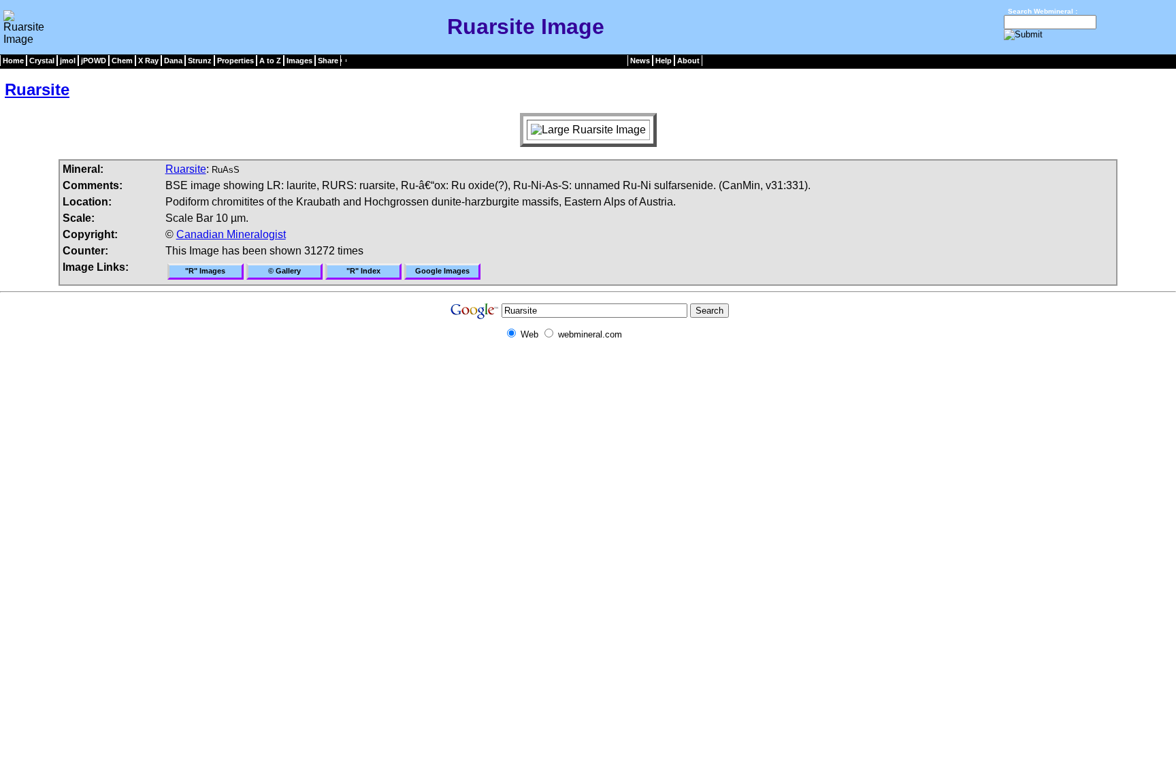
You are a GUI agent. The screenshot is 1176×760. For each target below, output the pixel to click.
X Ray (148, 60)
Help (663, 60)
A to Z (270, 60)
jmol (68, 60)
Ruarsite (37, 89)
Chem (122, 60)
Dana (173, 60)
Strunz (200, 60)
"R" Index (363, 271)
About (688, 60)
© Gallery (284, 271)
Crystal (41, 60)
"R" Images (205, 271)
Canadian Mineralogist (231, 234)
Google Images (442, 271)
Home (13, 60)
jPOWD (93, 60)
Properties (235, 60)
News (640, 60)
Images (299, 60)
